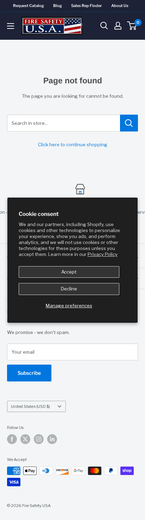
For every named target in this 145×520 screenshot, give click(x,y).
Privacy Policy (103, 254)
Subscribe (29, 373)
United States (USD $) (30, 406)
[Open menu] (10, 26)
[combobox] (63, 123)
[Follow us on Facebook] (12, 439)
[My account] (117, 26)
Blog (57, 5)
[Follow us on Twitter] (25, 439)
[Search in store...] (129, 123)
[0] (132, 25)
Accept (68, 272)
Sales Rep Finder (86, 5)
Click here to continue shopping (72, 144)
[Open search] (104, 26)
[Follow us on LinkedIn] (52, 439)
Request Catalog (28, 5)
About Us (119, 5)
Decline (69, 288)
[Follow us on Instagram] (39, 439)
